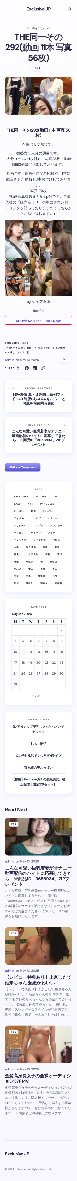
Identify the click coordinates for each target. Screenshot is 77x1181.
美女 (16, 576)
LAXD (25, 343)
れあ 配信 (38, 744)
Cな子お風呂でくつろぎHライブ (38, 755)
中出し (56, 539)
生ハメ (17, 568)
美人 (54, 568)
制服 (57, 547)
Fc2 (37, 67)
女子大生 (33, 554)
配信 (16, 583)
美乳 (42, 568)
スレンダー (56, 525)
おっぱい (19, 510)
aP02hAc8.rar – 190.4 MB (38, 321)
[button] (66, 9)
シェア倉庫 (59, 347)
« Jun (36, 695)
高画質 (58, 583)
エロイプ (36, 518)
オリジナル (20, 525)
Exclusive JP (38, 9)
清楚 (16, 561)
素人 (28, 352)
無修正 (53, 561)
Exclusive (12, 343)
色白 (54, 576)
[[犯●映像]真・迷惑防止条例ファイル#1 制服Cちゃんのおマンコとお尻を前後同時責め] (38, 396)
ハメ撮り (10, 352)
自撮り (41, 576)
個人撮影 (31, 547)
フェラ (20, 352)
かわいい (48, 510)
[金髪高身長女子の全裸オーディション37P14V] (38, 1044)
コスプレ (38, 525)
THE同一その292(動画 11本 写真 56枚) (28, 347)
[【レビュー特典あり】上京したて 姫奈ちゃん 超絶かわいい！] (38, 946)
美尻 (28, 576)
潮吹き (29, 561)
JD (55, 496)
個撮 (45, 547)
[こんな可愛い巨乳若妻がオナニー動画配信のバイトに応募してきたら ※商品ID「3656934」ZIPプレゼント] (38, 435)
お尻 (33, 510)
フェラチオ (20, 539)
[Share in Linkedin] (35, 368)
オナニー (53, 518)
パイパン (36, 532)
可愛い (17, 554)
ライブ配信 (39, 539)
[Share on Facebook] (27, 368)
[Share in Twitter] (18, 368)
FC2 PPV (41, 496)
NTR (30, 503)
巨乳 (47, 554)
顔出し (29, 583)
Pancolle (47, 503)
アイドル (19, 518)
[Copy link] (43, 368)
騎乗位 (44, 583)
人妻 (16, 547)
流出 (59, 554)
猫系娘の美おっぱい (38, 767)
